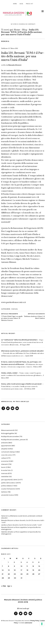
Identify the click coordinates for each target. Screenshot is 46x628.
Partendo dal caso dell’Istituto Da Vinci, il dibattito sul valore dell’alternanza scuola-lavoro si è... (22, 353)
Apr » (9, 586)
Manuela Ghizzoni (14, 65)
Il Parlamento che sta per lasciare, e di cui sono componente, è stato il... (22, 364)
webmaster (28, 623)
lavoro (3, 467)
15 (9, 570)
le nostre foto (6, 470)
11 (27, 566)
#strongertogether (7, 433)
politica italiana (6, 486)
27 (39, 574)
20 (39, 570)
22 (9, 574)
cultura (3, 458)
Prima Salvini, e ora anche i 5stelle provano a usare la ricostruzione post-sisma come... (21, 386)
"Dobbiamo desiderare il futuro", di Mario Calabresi (34, 316)
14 (2, 570)
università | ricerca (7, 495)
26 (33, 574)
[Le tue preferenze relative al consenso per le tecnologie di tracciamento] (42, 624)
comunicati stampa (8, 452)
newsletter (4, 476)
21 (2, 574)
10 (21, 566)
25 (27, 574)
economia (4, 461)
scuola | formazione (8, 489)
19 (33, 570)
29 (9, 578)
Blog (21, 4)
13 (39, 566)
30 (15, 578)
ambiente (4, 443)
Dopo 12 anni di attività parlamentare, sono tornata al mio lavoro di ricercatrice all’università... (22, 342)
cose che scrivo (6, 455)
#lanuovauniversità (7, 430)
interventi (4, 464)
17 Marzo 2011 (13, 48)
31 (21, 578)
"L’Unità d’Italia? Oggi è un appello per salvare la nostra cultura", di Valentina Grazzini (12, 317)
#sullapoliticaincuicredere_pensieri (13, 439)
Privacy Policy (34, 620)
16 (14, 570)
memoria (5, 41)
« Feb (3, 586)
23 (15, 574)
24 (21, 574)
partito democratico (8, 483)
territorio (4, 492)
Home (15, 4)
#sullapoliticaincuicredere (10, 436)
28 (3, 578)
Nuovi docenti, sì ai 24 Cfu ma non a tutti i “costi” (25, 525)
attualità (4, 449)
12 (33, 566)
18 (27, 570)
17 (21, 570)
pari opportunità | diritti (9, 480)
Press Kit (29, 4)
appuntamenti (6, 446)
